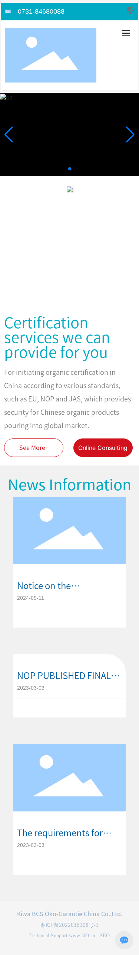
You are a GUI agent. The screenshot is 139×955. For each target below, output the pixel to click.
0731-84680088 (41, 11)
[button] (69, 168)
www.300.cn (82, 935)
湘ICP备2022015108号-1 (69, 925)
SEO (104, 935)
